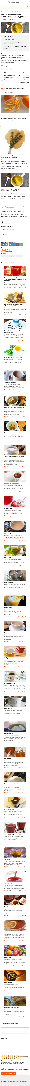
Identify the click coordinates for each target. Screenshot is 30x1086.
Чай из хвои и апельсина (11, 433)
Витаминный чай (8, 733)
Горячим (4, 256)
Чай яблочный (8, 758)
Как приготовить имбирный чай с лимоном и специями (13, 305)
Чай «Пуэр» (7, 906)
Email (3, 1032)
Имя (3, 1026)
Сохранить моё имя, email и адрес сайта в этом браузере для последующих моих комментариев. (14, 1068)
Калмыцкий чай (8, 582)
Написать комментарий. (7, 226)
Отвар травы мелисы (10, 932)
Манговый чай (8, 607)
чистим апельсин (9, 39)
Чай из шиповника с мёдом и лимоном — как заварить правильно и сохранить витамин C (15, 279)
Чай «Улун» (7, 859)
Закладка (6, 222)
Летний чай (7, 557)
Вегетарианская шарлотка (11, 1007)
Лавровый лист (8, 80)
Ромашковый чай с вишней (11, 483)
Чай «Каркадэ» (8, 883)
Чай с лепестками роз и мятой (12, 834)
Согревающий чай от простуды (13, 357)
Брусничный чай (8, 957)
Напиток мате (8, 982)
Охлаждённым (11, 256)
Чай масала (7, 533)
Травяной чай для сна (10, 382)
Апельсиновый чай (9, 683)
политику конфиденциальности (14, 1063)
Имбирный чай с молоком (11, 658)
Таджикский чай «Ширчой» (11, 784)
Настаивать (19, 256)
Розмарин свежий (9, 77)
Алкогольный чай (9, 809)
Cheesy (5, 234)
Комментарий (5, 1038)
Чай (5, 72)
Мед (5, 82)
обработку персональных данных (15, 1062)
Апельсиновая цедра (9, 75)
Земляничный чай (9, 508)
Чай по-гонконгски (9, 632)
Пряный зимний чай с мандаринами (14, 407)
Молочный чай (8, 708)
